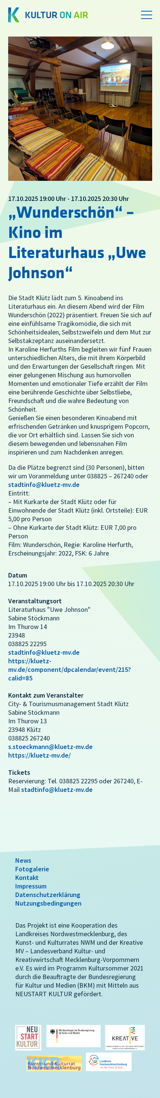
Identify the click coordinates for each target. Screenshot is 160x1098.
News (23, 860)
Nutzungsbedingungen (48, 903)
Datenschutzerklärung (47, 894)
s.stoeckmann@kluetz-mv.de (50, 746)
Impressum (31, 886)
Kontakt (27, 877)
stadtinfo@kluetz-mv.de (44, 484)
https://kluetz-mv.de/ (39, 755)
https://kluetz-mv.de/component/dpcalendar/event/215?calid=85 (69, 669)
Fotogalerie (32, 869)
